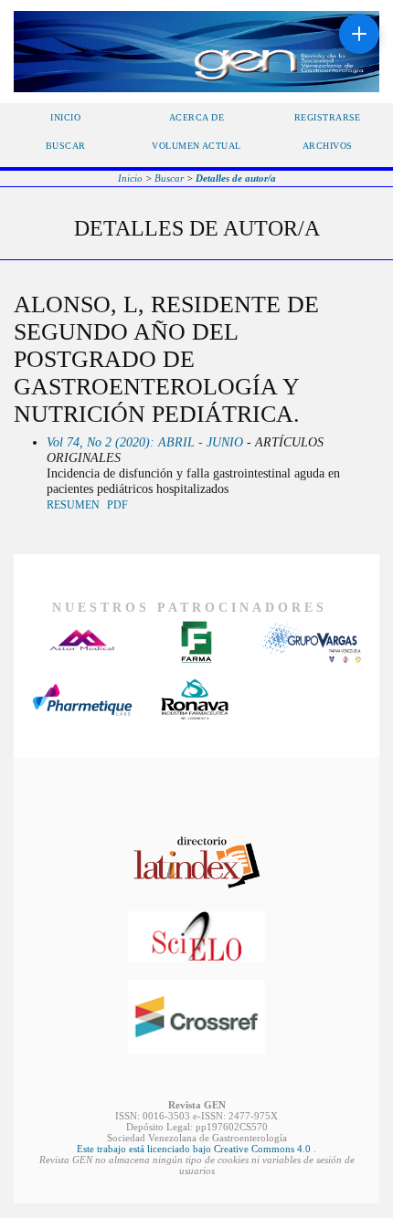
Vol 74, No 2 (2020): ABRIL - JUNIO (145, 442)
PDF (117, 505)
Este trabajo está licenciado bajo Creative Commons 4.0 (195, 1148)
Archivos (328, 146)
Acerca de (196, 117)
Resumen (73, 505)
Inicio (65, 117)
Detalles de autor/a (236, 178)
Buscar (66, 146)
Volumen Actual (196, 146)
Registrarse (327, 117)
